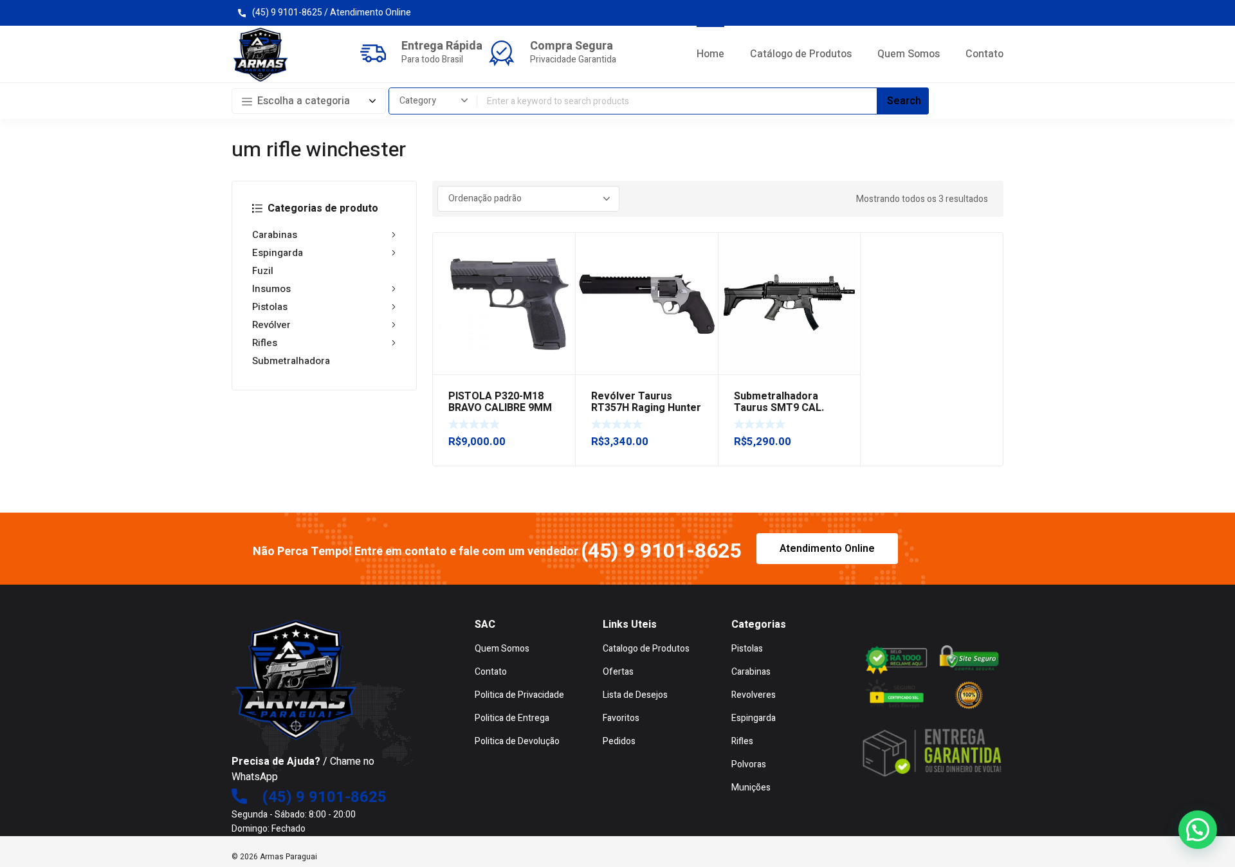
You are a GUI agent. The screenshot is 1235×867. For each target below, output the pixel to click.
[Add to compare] (558, 266)
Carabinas (274, 235)
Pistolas (270, 307)
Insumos (271, 289)
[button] (1197, 829)
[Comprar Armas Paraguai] (260, 55)
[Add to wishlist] (558, 249)
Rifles (264, 343)
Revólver (271, 325)
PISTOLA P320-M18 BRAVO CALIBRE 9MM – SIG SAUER (500, 407)
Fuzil (262, 271)
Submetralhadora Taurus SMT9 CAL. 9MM (779, 407)
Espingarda (277, 253)
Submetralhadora (291, 361)
